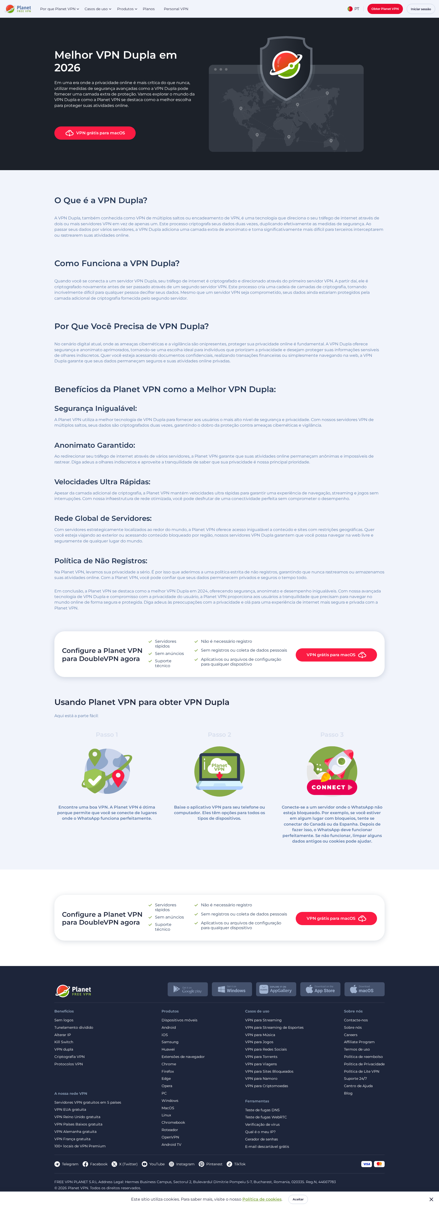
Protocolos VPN (68, 1064)
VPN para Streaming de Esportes (274, 1027)
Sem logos (63, 1020)
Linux (166, 1115)
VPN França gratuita (72, 1139)
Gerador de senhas (261, 1139)
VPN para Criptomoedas (266, 1086)
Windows (170, 1101)
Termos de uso (357, 1049)
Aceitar (298, 1199)
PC (164, 1093)
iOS (165, 1035)
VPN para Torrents (261, 1057)
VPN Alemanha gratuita (75, 1132)
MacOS (168, 1108)
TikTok (239, 1164)
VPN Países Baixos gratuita (78, 1124)
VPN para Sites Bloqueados (269, 1071)
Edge (166, 1078)
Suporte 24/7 (355, 1078)
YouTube (157, 1164)
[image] (72, 989)
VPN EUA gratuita (70, 1109)
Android (169, 1027)
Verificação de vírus (262, 1124)
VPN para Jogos (259, 1042)
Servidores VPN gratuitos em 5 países (87, 1102)
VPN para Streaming (263, 1020)
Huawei (168, 1049)
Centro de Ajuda (358, 1086)
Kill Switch (63, 1042)
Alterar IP (62, 1035)
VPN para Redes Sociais (266, 1049)
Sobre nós (353, 1027)
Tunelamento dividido (73, 1027)
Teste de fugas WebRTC (266, 1117)
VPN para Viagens (261, 1064)
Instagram (185, 1164)
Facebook (98, 1164)
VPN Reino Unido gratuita (77, 1117)
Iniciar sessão (421, 9)
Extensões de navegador (183, 1057)
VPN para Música (260, 1035)
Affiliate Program (359, 1042)
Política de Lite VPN (361, 1071)
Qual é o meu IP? (260, 1132)
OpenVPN (170, 1137)
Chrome (169, 1064)
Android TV (171, 1144)
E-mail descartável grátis (267, 1147)
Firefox (168, 1071)
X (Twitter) (128, 1164)
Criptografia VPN (69, 1057)
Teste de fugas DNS (262, 1110)
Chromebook (173, 1122)
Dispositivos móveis (179, 1020)
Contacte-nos (356, 1020)
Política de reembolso (363, 1057)
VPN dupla (63, 1049)
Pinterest (214, 1164)
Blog (348, 1093)
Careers (350, 1035)
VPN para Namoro (261, 1078)
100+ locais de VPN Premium (80, 1146)
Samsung (170, 1042)
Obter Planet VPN (385, 9)
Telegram (70, 1164)
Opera (167, 1086)
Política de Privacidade (364, 1064)
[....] (17, 9)
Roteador (170, 1130)
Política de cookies (261, 1199)
